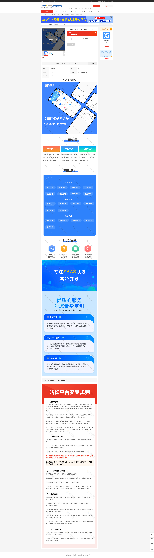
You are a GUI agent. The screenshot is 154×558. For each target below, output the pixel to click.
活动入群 (90, 11)
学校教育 (62, 14)
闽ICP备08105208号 (68, 555)
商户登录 (103, 1)
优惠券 (83, 11)
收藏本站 (50, 1)
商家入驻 (97, 11)
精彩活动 (64, 11)
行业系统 (58, 14)
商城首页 (55, 1)
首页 (46, 14)
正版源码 (54, 14)
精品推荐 (77, 11)
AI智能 (71, 11)
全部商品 (57, 11)
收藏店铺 (106, 42)
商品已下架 (71, 44)
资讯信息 (107, 1)
